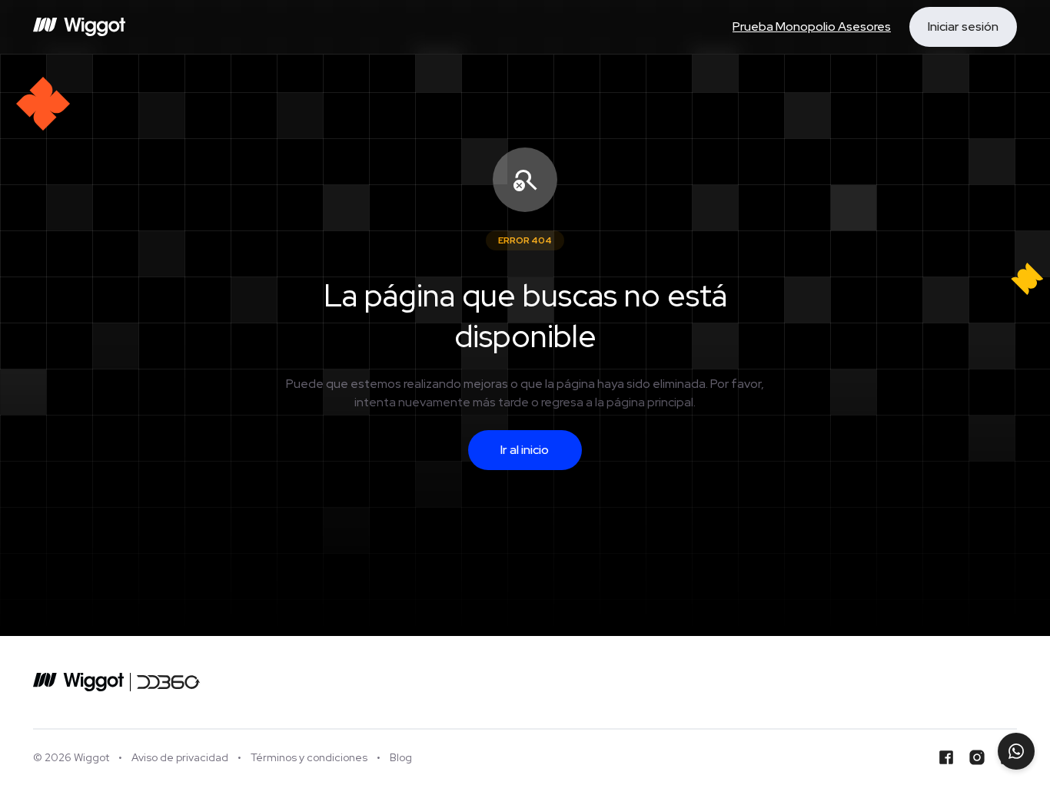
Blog (401, 757)
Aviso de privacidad (179, 757)
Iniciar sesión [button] (963, 26)
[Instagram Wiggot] (977, 757)
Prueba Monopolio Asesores (812, 26)
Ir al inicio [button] (524, 450)
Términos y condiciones (309, 757)
